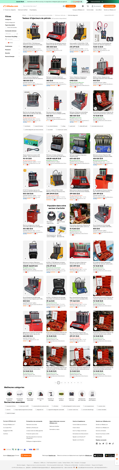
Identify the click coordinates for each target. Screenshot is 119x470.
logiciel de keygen (11, 413)
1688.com (42, 462)
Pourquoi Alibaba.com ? (9, 424)
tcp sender (50, 129)
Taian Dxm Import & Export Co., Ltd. (31, 120)
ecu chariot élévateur (53, 126)
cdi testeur (55, 406)
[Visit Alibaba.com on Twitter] (103, 443)
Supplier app (52, 455)
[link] (117, 455)
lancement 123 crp (11, 406)
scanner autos (102, 406)
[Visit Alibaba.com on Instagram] (107, 443)
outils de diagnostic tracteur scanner (71, 406)
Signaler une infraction (78, 440)
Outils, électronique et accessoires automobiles (40, 15)
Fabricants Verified (54, 426)
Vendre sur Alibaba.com (102, 424)
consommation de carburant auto (41, 406)
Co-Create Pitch (7, 427)
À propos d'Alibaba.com (9, 421)
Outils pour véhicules (60, 15)
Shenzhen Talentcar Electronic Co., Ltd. (56, 198)
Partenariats (99, 436)
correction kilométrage (88, 409)
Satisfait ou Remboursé (32, 427)
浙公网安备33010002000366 (86, 467)
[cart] (88, 6)
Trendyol (77, 462)
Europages (83, 462)
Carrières (5, 433)
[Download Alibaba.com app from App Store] (98, 455)
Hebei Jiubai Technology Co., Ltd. (101, 50)
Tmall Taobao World (51, 462)
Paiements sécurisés (31, 424)
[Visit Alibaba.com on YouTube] (110, 443)
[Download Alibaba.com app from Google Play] (110, 455)
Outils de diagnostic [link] (73, 15)
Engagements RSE (8, 430)
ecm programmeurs (89, 406)
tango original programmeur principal (23, 409)
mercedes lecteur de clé (97, 126)
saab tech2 (72, 126)
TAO (72, 462)
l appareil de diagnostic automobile (56, 409)
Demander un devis (54, 429)
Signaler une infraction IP (79, 436)
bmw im (8, 409)
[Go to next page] (81, 382)
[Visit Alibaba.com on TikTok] (113, 443)
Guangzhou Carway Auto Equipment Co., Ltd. (80, 120)
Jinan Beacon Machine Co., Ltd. (54, 50)
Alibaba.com (88, 455)
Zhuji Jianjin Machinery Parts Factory (102, 120)
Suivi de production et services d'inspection (34, 437)
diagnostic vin (40, 409)
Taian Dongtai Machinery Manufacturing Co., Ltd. (80, 85)
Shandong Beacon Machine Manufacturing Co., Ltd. (33, 84)
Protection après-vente (32, 433)
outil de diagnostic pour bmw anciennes (34, 129)
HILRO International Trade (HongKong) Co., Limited (103, 84)
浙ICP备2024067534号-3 (100, 467)
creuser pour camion (62, 129)
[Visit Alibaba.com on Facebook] (97, 443)
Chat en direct (76, 427)
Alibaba (24, 15)
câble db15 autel (83, 126)
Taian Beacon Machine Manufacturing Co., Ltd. (103, 163)
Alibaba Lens (10, 455)
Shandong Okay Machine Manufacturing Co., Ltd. (80, 163)
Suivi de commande (101, 430)
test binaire (27, 126)
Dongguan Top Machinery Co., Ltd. (31, 163)
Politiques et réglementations (33, 441)
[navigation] (12, 199)
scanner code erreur (73, 409)
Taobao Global (66, 462)
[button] (64, 6)
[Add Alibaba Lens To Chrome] (26, 455)
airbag (63, 126)
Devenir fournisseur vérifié (102, 433)
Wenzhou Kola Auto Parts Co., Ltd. (31, 197)
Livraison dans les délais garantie (34, 430)
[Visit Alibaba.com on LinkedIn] (100, 443)
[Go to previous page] (55, 382)
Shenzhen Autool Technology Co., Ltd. (32, 50)
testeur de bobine (102, 409)
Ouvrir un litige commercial (79, 430)
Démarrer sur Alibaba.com (102, 427)
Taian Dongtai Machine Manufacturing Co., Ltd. (56, 119)
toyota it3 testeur (39, 126)
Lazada (59, 462)
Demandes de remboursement (80, 433)
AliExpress (36, 462)
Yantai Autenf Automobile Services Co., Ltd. (56, 84)
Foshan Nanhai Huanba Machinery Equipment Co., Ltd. (56, 163)
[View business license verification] (74, 467)
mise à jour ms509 (24, 406)
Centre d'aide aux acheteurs (80, 424)
